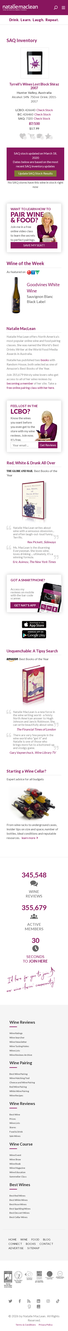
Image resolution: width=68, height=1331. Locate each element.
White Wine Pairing (19, 1091)
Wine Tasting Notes (19, 1046)
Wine (24, 1239)
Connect (15, 1243)
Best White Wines (18, 1200)
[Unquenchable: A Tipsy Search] (34, 686)
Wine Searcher (17, 1037)
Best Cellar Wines (18, 1217)
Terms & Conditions (26, 1324)
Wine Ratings (16, 1033)
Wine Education (17, 1172)
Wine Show (15, 1159)
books (45, 360)
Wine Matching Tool (19, 1078)
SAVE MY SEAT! (34, 245)
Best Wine (14, 1114)
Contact (46, 1243)
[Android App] (34, 634)
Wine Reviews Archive (20, 1054)
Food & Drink (16, 1131)
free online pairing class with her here (30, 387)
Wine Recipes (16, 1095)
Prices (12, 1118)
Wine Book (15, 1163)
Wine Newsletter (18, 1041)
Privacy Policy (46, 1324)
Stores (12, 1127)
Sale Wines (15, 1136)
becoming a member (20, 383)
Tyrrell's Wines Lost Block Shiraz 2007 (34, 86)
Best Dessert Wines (19, 1212)
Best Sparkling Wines (20, 1208)
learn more (28, 838)
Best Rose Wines (18, 1204)
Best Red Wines (17, 1195)
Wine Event (15, 1155)
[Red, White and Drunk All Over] (34, 502)
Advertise (16, 1248)
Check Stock (44, 110)
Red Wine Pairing (18, 1086)
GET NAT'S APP (25, 605)
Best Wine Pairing (18, 1074)
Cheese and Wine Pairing (22, 1082)
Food (35, 1239)
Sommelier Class (18, 1176)
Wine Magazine (17, 1167)
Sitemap (33, 1248)
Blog (46, 1239)
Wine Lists (14, 1050)
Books (31, 1243)
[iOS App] (34, 624)
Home (12, 1239)
